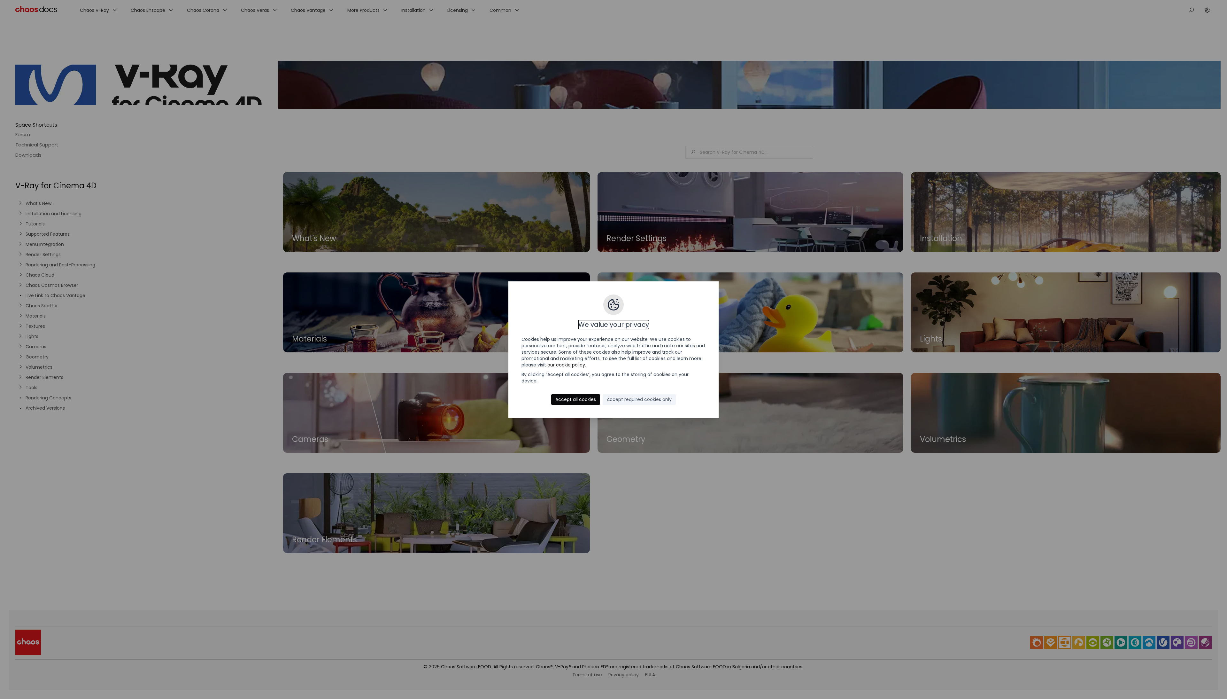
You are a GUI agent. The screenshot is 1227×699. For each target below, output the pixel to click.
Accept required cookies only (639, 399)
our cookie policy (566, 365)
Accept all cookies (575, 399)
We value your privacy (613, 324)
